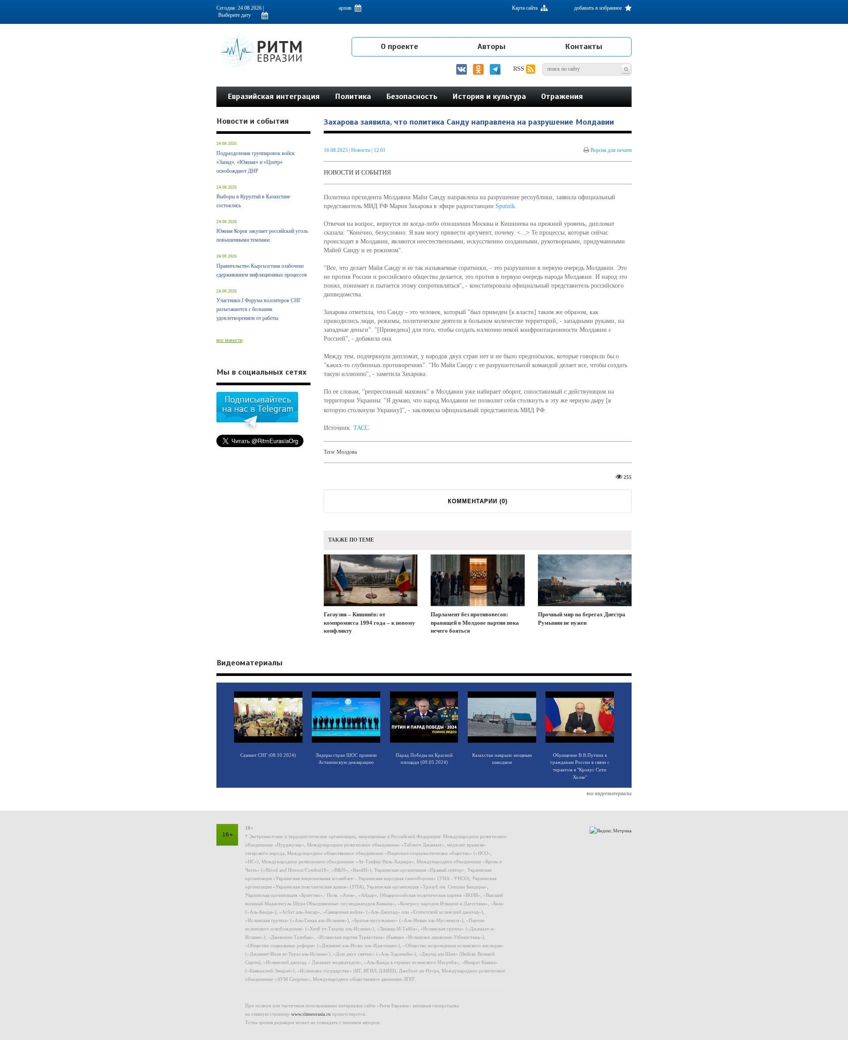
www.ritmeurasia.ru (311, 1014)
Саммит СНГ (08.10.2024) (268, 755)
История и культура (489, 96)
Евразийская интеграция (273, 96)
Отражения (562, 96)
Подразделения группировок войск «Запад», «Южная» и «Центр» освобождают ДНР (255, 162)
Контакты (583, 46)
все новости (229, 340)
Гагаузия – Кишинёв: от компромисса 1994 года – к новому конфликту (369, 622)
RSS (519, 68)
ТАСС (361, 428)
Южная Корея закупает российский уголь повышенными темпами (262, 235)
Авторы (491, 46)
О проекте (399, 46)
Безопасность (411, 96)
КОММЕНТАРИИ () (477, 501)
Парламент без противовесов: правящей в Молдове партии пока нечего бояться (475, 622)
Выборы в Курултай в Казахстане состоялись (253, 201)
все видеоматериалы (609, 793)
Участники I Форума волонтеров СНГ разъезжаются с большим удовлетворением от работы (258, 309)
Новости (361, 150)
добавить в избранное (598, 8)
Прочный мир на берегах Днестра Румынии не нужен (581, 618)
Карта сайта (525, 8)
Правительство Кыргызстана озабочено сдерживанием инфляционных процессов (261, 270)
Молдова (347, 452)
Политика (353, 96)
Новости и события (357, 172)
